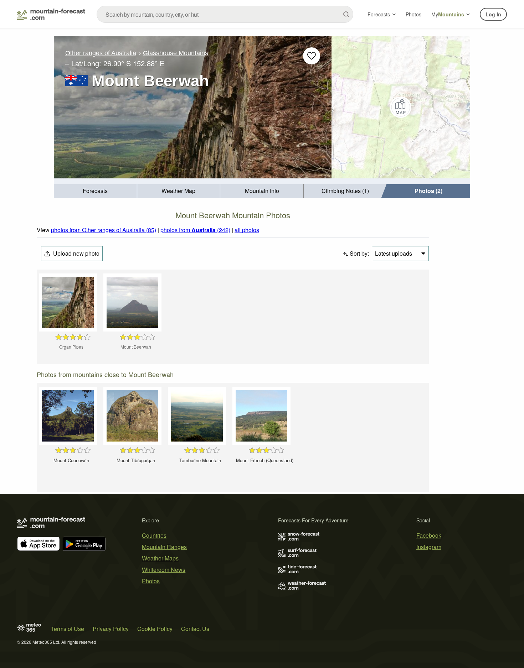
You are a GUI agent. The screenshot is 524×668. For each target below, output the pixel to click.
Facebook (428, 535)
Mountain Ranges (164, 547)
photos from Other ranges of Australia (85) (103, 230)
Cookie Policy (155, 629)
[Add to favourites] (311, 55)
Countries (154, 535)
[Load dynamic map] (401, 107)
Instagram (428, 547)
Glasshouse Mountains (175, 53)
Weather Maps (160, 558)
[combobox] (225, 14)
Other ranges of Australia (100, 53)
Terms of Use (67, 629)
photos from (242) (195, 230)
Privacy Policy (111, 629)
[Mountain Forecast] (51, 14)
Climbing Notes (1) (345, 191)
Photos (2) (428, 191)
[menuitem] (95, 191)
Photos (413, 14)
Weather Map (178, 191)
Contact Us (195, 629)
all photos (247, 230)
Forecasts (379, 14)
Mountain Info (262, 191)
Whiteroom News (163, 569)
